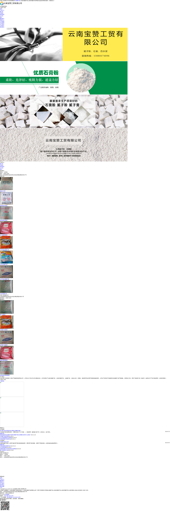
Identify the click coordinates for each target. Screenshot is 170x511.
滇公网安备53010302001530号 (13, 497)
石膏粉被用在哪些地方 (5, 446)
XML (1, 487)
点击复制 (15, 488)
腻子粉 (1, 11)
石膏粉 (1, 13)
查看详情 (2, 433)
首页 (1, 8)
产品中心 (2, 10)
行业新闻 (2, 22)
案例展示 (2, 18)
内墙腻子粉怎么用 (4, 441)
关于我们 (2, 24)
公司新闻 (2, 21)
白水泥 (1, 15)
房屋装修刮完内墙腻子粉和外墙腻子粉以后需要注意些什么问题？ (15, 434)
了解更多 (2, 381)
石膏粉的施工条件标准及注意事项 (8, 448)
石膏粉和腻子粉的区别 (5, 439)
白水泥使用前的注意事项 (6, 437)
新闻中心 (2, 20)
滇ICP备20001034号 (8, 495)
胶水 (1, 17)
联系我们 (2, 27)
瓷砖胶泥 (2, 14)
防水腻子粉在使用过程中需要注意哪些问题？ (10, 430)
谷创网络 (7, 494)
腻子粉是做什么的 (4, 450)
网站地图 (2, 486)
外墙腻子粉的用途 (4, 436)
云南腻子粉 (17, 0)
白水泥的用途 (3, 447)
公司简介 (2, 25)
